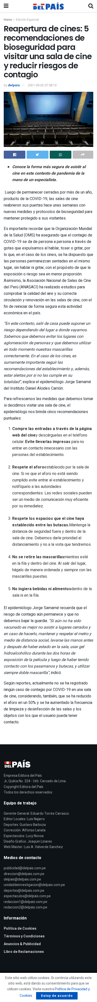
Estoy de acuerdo (57, 995)
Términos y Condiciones (24, 936)
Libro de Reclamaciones (24, 951)
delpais (14, 85)
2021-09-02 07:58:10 (42, 85)
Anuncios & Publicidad (22, 944)
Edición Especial (27, 19)
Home (8, 19)
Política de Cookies (20, 928)
